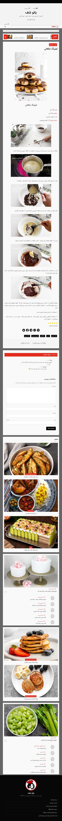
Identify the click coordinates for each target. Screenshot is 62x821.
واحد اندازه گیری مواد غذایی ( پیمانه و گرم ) (48, 816)
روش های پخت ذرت (41, 748)
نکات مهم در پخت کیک (41, 623)
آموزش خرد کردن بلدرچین (40, 766)
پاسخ (48, 364)
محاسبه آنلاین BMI (53, 809)
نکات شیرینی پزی (52, 589)
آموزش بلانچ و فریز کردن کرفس (49, 740)
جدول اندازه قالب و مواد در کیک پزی (38, 599)
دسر (48, 336)
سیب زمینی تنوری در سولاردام (31, 477)
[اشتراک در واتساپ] (34, 332)
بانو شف (31, 12)
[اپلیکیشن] (38, 332)
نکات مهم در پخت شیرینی (40, 617)
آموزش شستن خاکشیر (41, 754)
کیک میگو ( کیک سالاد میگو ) (10, 38)
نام (31, 406)
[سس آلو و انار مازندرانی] (22, 37)
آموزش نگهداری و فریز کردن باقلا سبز (38, 772)
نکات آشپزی (53, 738)
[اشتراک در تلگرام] (31, 332)
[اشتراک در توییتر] (23, 332)
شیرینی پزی (35, 336)
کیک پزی (27, 336)
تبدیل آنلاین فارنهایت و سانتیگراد (50, 812)
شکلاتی (42, 336)
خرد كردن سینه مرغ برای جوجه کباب (38, 760)
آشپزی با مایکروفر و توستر (30, 474)
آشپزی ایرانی (30, 511)
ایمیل (31, 413)
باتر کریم (54, 336)
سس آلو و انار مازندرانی (32, 38)
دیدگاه (54, 386)
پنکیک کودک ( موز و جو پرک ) (31, 699)
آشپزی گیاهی (42, 746)
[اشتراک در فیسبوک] (27, 332)
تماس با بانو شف (53, 803)
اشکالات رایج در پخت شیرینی (40, 611)
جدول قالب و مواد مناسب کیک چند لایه (47, 591)
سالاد (31, 547)
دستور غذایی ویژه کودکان (31, 659)
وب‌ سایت (31, 420)
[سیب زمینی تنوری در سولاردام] (43, 37)
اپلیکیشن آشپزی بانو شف (51, 806)
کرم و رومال (53, 45)
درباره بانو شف (54, 800)
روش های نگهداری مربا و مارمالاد (39, 605)
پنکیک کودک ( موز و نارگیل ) (31, 662)
